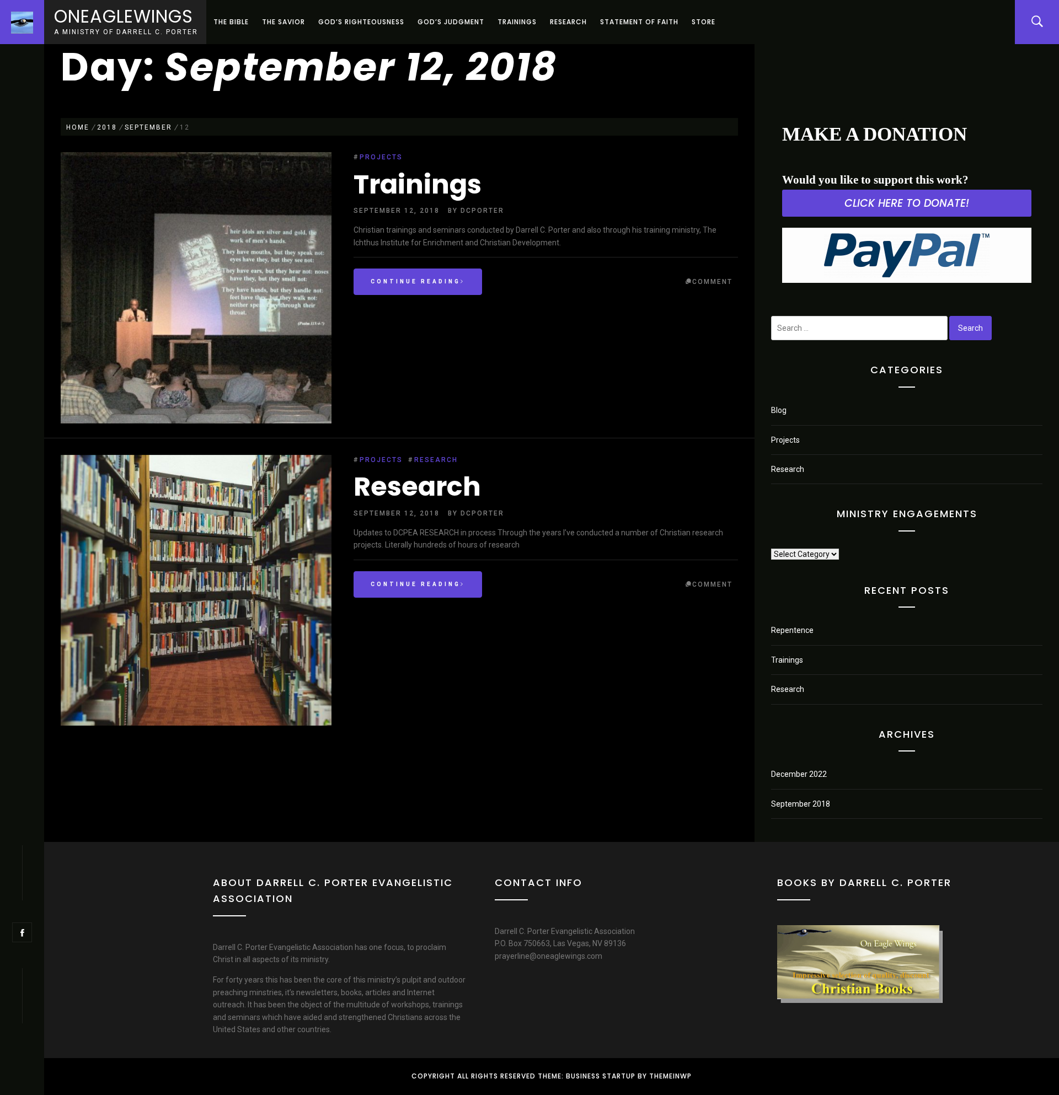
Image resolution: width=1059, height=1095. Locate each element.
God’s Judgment (451, 21)
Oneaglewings (123, 16)
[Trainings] (196, 289)
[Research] (196, 592)
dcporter (482, 210)
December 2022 (799, 774)
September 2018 (800, 803)
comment (712, 282)
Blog (779, 410)
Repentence (792, 630)
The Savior (283, 21)
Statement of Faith (639, 21)
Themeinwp (670, 1076)
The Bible (231, 21)
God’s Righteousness (361, 21)
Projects (381, 157)
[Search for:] (859, 328)
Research (568, 21)
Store (703, 21)
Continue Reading (416, 281)
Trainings (517, 21)
